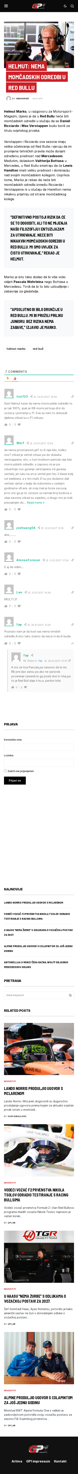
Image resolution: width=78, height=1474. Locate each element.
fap (40, 660)
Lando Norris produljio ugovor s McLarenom (33, 902)
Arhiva (17, 1461)
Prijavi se (15, 780)
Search (70, 995)
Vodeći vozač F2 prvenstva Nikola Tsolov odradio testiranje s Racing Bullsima (36, 1194)
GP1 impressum (38, 1461)
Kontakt (60, 1461)
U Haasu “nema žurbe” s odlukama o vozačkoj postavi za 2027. (35, 1298)
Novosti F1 (14, 54)
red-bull (38, 348)
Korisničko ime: (13, 739)
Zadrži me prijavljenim (21, 771)
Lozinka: (9, 755)
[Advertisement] (39, 833)
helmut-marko (16, 348)
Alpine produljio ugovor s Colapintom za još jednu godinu (38, 1400)
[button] (6, 6)
